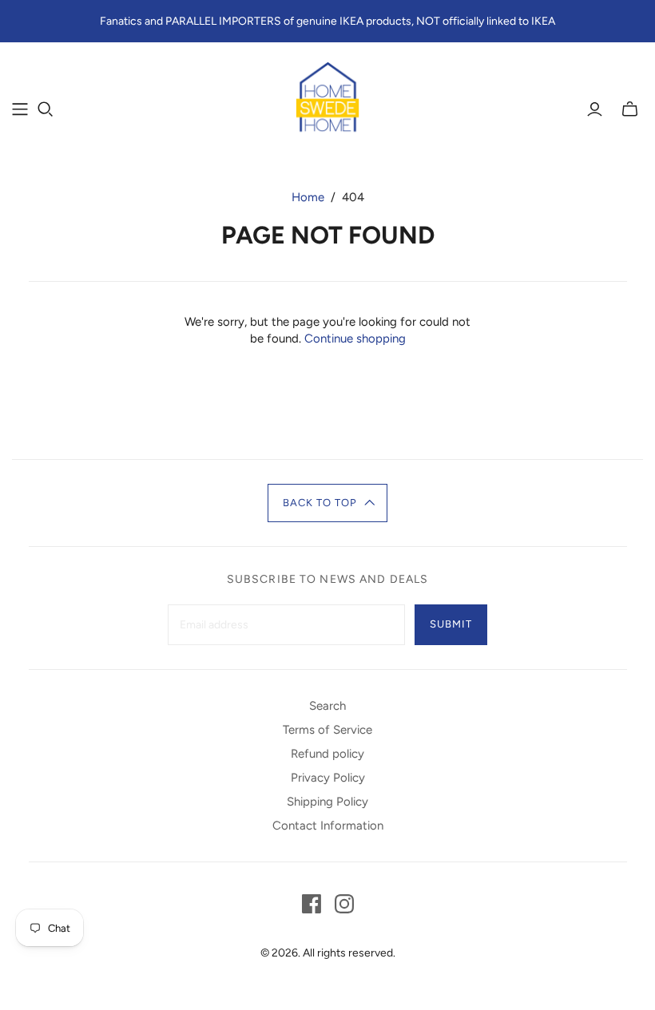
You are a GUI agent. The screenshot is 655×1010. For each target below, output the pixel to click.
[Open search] (46, 109)
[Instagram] (344, 903)
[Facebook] (311, 903)
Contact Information (327, 825)
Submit (451, 624)
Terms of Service (327, 730)
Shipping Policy (327, 801)
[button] (328, 503)
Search (327, 706)
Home (308, 197)
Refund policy (327, 754)
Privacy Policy (328, 777)
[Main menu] (20, 109)
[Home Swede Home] (327, 99)
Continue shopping (355, 338)
